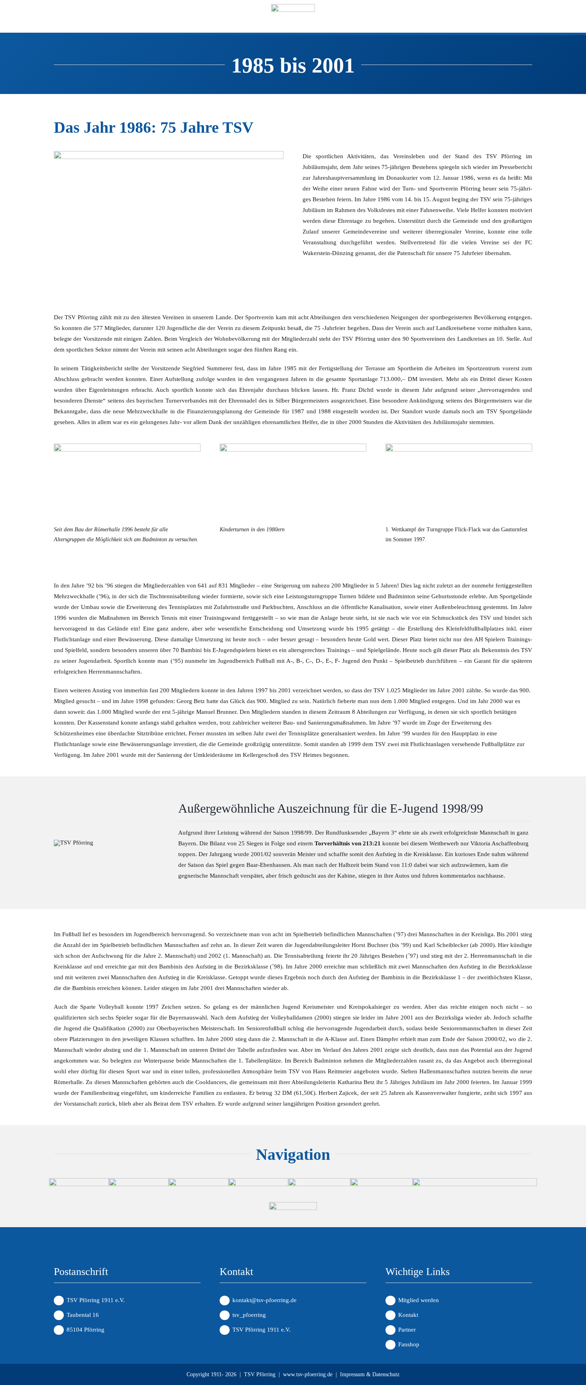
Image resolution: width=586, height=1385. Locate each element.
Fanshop (408, 1344)
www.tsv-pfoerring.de (307, 1374)
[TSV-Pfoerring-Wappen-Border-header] (293, 7)
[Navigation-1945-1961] (198, 1181)
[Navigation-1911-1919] (79, 1181)
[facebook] (58, 18)
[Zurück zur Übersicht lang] (475, 1181)
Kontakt (408, 1315)
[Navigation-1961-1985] (258, 1181)
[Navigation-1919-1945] (139, 1181)
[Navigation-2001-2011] (381, 1181)
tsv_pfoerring (249, 1315)
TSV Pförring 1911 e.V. (261, 1329)
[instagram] (74, 18)
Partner (407, 1329)
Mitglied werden (418, 1300)
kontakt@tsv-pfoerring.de (264, 1300)
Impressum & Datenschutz (369, 1374)
